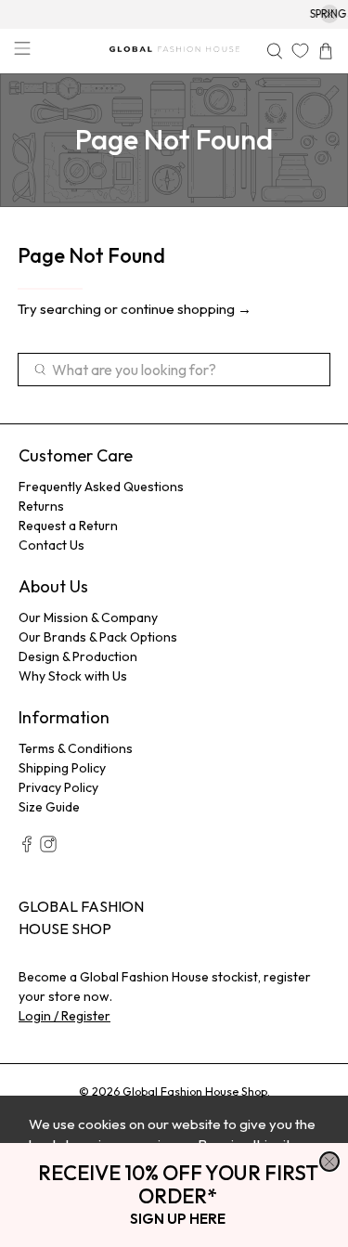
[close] (329, 1161)
